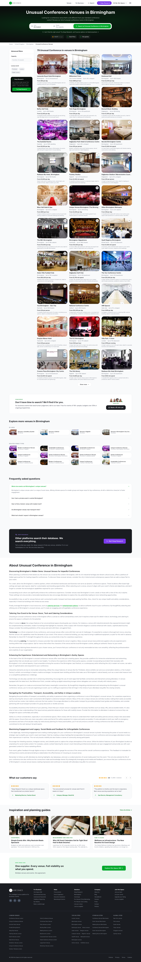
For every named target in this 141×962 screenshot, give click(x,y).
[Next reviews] (130, 777)
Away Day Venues (13, 930)
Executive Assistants (59, 897)
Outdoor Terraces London (15, 949)
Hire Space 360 (38, 892)
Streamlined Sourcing (39, 894)
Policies (96, 906)
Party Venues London (45, 924)
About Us (96, 892)
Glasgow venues (84, 930)
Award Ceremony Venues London (48, 939)
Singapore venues (117, 930)
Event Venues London (14, 936)
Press (96, 901)
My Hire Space (120, 3)
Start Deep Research (116, 541)
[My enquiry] (130, 3)
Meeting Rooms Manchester (99, 924)
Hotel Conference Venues (46, 918)
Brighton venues (86, 933)
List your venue (78, 904)
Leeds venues (75, 930)
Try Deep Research (21, 89)
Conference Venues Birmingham (100, 927)
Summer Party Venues (14, 924)
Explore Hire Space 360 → (114, 868)
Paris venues (116, 921)
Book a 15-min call (117, 407)
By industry (37, 901)
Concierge (77, 897)
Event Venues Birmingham (99, 930)
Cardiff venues (75, 936)
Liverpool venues (76, 933)
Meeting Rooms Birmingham (99, 933)
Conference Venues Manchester (100, 918)
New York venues (117, 918)
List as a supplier (78, 906)
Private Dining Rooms (14, 927)
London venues (76, 918)
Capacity (13, 56)
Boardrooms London (45, 933)
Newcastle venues (85, 936)
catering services (53, 606)
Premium (14, 69)
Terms (123, 957)
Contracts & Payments (40, 897)
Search (92, 3)
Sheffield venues (85, 942)
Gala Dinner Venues (14, 939)
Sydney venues (117, 933)
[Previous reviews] (126, 777)
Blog (95, 894)
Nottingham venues (77, 939)
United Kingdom (19, 44)
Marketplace (77, 894)
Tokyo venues (116, 927)
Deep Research (105, 3)
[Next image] (65, 64)
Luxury (22, 69)
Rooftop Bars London (45, 927)
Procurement (57, 892)
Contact (96, 904)
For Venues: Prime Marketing (82, 899)
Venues (69, 3)
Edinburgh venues (76, 927)
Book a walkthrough (39, 904)
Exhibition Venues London (16, 942)
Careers (96, 899)
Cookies (129, 957)
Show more (83, 384)
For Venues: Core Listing (80, 901)
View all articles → (126, 810)
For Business (80, 3)
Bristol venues (86, 927)
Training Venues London (15, 933)
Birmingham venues (77, 924)
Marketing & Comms (59, 899)
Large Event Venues (45, 942)
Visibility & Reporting (39, 899)
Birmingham (29, 44)
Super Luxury (16, 72)
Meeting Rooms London (46, 930)
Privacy (117, 957)
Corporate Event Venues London (48, 936)
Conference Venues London (16, 918)
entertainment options (70, 606)
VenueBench (97, 897)
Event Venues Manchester (99, 921)
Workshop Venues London (46, 946)
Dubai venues (116, 924)
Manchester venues (77, 921)
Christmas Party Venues (46, 921)
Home (11, 44)
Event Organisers (58, 894)
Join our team (118, 892)
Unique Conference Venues (16, 921)
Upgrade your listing (120, 897)
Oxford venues (75, 942)
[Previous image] (39, 64)
